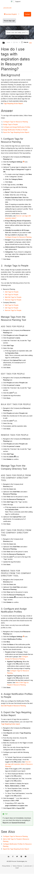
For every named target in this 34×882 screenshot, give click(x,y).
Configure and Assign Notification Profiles (16, 127)
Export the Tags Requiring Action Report (16, 132)
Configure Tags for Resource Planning (15, 122)
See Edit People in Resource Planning (13, 706)
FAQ (16, 42)
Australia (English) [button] (11, 14)
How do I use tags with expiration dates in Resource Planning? (19, 764)
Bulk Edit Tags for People (13, 297)
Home (9, 42)
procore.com (7, 8)
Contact (27, 14)
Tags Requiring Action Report (13, 103)
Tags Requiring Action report (10, 724)
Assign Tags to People (10, 124)
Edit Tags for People (11, 294)
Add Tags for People (11, 292)
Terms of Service (17, 866)
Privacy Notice (6, 866)
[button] (27, 32)
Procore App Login (9, 20)
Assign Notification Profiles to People (15, 130)
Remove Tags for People (13, 300)
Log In (17, 868)
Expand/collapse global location (30, 42)
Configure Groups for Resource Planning (18, 237)
